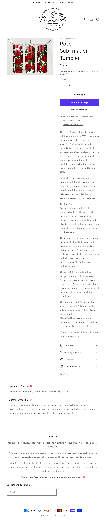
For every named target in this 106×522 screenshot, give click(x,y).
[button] (8, 19)
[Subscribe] (53, 492)
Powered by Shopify (62, 516)
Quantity (63, 79)
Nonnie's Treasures (49, 516)
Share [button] (65, 374)
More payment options (79, 109)
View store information (73, 124)
